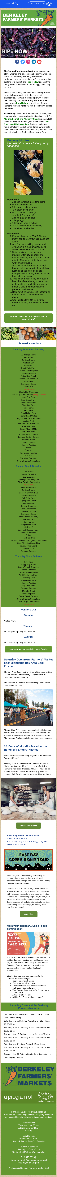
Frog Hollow (33, 82)
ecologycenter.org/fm (28, 1163)
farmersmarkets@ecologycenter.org (28, 1160)
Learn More (28, 914)
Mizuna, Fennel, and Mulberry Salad (21, 119)
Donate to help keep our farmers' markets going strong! (28, 318)
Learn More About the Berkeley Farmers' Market (28, 649)
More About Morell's (28, 825)
